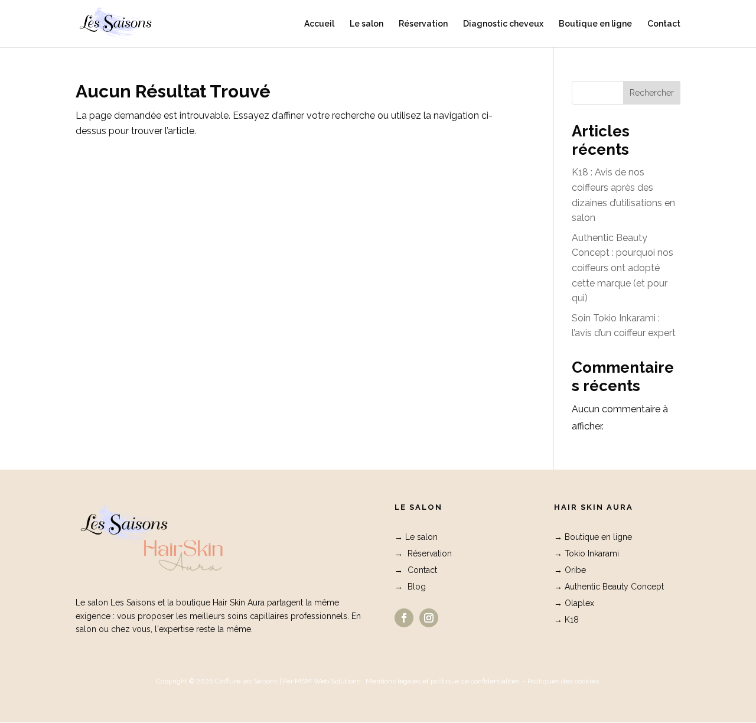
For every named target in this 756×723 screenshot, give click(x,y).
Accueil (319, 23)
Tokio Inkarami (592, 553)
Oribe (575, 570)
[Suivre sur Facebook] (404, 617)
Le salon (366, 23)
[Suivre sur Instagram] (428, 617)
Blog (417, 586)
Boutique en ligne (595, 23)
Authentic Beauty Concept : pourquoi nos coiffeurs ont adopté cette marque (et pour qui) (622, 268)
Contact (663, 23)
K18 (572, 619)
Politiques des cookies (563, 681)
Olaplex (579, 603)
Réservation (423, 23)
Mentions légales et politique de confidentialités (442, 681)
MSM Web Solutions (327, 681)
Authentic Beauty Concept (614, 586)
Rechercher (652, 92)
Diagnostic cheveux (503, 23)
